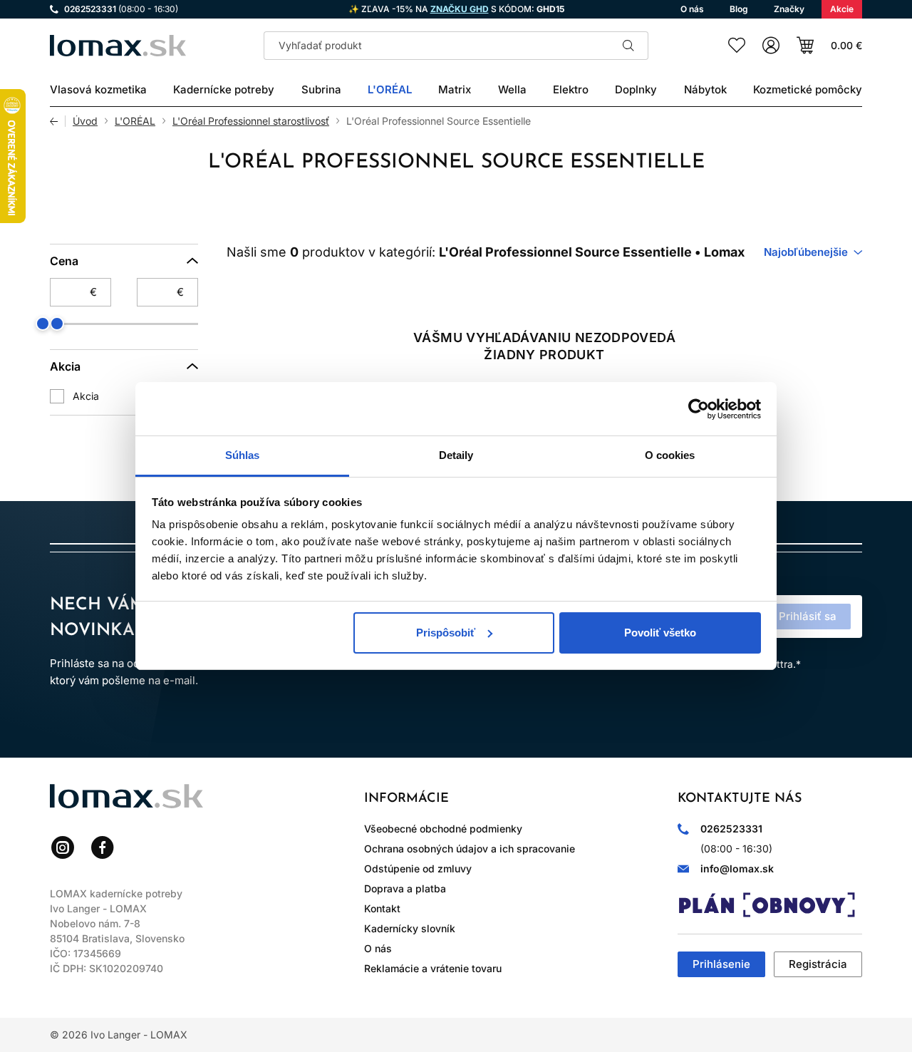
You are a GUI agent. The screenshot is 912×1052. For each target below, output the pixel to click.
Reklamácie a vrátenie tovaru (433, 968)
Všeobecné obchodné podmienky (443, 828)
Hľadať (628, 45)
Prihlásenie (721, 964)
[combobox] (813, 252)
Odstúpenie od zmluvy (418, 868)
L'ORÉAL (135, 121)
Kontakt (382, 908)
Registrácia (818, 964)
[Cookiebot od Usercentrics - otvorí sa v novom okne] (698, 409)
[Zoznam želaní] (736, 45)
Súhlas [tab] (242, 455)
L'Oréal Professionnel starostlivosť (250, 121)
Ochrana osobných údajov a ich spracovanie (469, 848)
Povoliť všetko (660, 632)
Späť (58, 121)
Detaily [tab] (456, 455)
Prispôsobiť (445, 632)
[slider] (57, 323)
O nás (378, 948)
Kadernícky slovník (409, 928)
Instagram (63, 847)
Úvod (85, 121)
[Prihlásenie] (770, 45)
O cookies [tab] (670, 455)
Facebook (102, 847)
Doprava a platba (405, 888)
